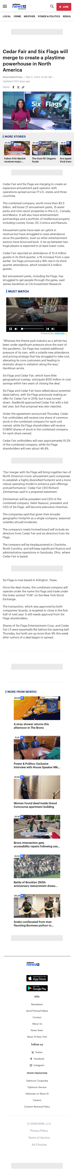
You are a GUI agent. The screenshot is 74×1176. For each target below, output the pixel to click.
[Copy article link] (23, 87)
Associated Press (13, 77)
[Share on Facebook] (13, 87)
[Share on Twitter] (18, 87)
